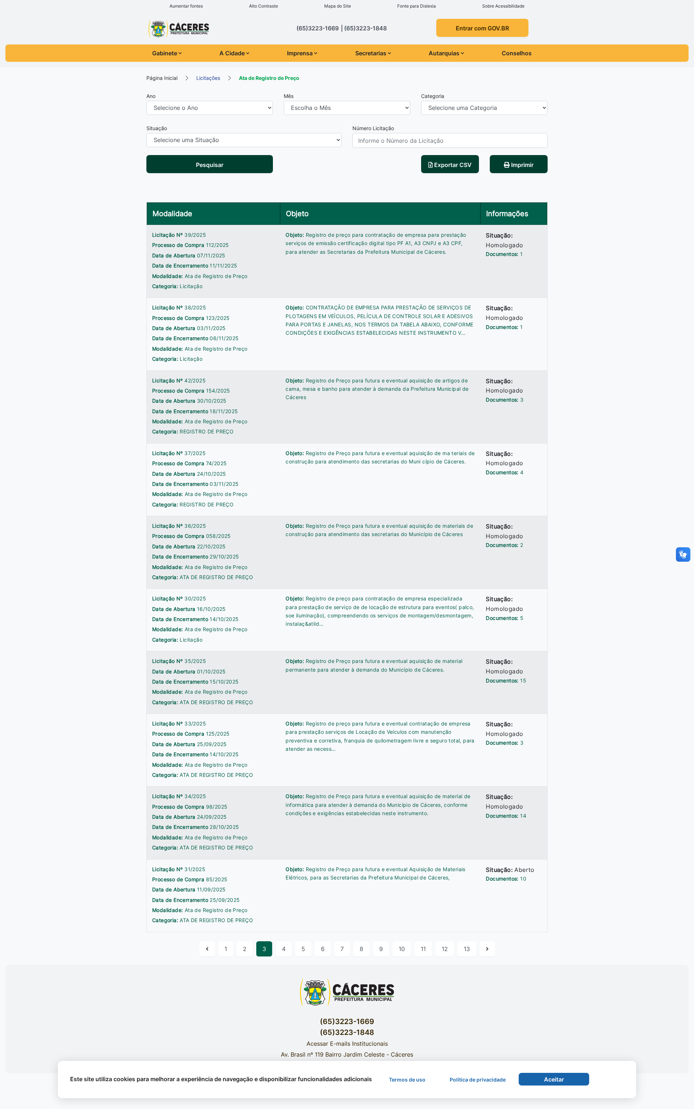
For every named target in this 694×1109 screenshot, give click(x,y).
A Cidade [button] (232, 53)
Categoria (432, 96)
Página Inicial (161, 78)
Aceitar (554, 1079)
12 (445, 948)
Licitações (208, 78)
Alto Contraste (263, 6)
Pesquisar (209, 164)
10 (402, 948)
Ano (150, 96)
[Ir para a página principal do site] (192, 28)
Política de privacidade (478, 1079)
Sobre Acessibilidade (503, 6)
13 (467, 948)
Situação (156, 128)
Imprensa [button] (300, 53)
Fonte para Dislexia (416, 6)
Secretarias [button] (370, 53)
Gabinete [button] (164, 53)
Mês (289, 96)
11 (423, 948)
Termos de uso (407, 1079)
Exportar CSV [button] (452, 164)
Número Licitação (373, 128)
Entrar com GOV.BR (482, 28)
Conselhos (517, 53)
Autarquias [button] (444, 53)
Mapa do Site (337, 6)
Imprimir (522, 164)
